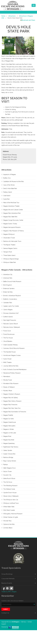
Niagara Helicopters (9, 426)
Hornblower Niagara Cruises (12, 355)
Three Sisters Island (9, 255)
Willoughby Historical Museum (12, 513)
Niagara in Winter (8, 429)
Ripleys (5, 464)
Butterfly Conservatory (10, 299)
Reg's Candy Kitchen (9, 461)
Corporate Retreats (7, 578)
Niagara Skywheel (8, 440)
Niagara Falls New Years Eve (11, 408)
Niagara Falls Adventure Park (12, 213)
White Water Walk (8, 506)
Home (3, 16)
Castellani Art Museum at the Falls (13, 181)
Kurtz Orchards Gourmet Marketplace (14, 369)
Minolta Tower (7, 380)
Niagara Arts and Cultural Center (13, 209)
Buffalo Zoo (7, 178)
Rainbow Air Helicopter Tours (12, 241)
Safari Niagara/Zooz (9, 468)
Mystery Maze (7, 390)
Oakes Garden (7, 450)
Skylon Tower (7, 471)
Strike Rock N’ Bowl (9, 478)
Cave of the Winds (9, 185)
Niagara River (7, 436)
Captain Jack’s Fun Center (11, 306)
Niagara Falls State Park (10, 216)
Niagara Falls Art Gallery (10, 397)
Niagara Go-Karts (8, 418)
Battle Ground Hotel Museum (12, 281)
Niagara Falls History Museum (12, 401)
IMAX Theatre (7, 362)
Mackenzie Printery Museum (12, 373)
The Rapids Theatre (9, 245)
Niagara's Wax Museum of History (13, 231)
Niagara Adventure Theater (11, 206)
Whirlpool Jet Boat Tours (11, 503)
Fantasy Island (7, 192)
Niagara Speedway (9, 443)
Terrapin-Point (7, 252)
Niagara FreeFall (8, 415)
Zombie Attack (7, 528)
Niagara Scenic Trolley (10, 223)
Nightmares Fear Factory (10, 447)
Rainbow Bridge (8, 457)
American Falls (7, 278)
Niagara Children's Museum (11, 394)
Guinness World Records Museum (14, 348)
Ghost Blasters (7, 341)
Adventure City (7, 274)
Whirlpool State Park (9, 262)
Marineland (6, 376)
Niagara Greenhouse (9, 422)
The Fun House (8, 338)
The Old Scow (7, 482)
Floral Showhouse (8, 334)
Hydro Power (7, 359)
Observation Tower (9, 238)
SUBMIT (5, 609)
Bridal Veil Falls (8, 292)
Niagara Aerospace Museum (12, 227)
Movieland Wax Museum (10, 383)
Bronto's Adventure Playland (12, 295)
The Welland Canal (9, 489)
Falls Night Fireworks (9, 320)
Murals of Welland (9, 387)
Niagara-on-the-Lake (9, 433)
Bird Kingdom (7, 285)
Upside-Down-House (9, 492)
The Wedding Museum (10, 485)
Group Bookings (6, 574)
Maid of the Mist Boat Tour (11, 202)
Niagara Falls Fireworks (10, 404)
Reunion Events (6, 583)
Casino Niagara (7, 309)
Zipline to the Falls (9, 524)
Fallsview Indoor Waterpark (11, 327)
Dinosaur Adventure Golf (10, 313)
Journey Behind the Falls (10, 366)
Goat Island (6, 195)
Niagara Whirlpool (9, 234)
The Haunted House (9, 352)
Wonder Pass (7, 521)
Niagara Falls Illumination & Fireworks (14, 411)
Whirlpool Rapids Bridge (11, 259)
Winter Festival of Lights (10, 517)
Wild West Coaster (9, 510)
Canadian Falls (7, 302)
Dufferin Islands (8, 316)
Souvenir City (7, 475)
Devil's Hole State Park (10, 188)
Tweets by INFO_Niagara (8, 591)
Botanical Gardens (9, 288)
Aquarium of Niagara (9, 174)
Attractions (12, 16)
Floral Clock (7, 331)
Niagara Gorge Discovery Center (13, 220)
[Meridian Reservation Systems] (13, 627)
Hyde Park (6, 199)
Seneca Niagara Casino (10, 248)
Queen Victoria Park (9, 454)
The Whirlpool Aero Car (10, 499)
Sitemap (23, 621)
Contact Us (5, 613)
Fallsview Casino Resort (10, 323)
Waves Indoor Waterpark (10, 496)
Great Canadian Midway (10, 345)
